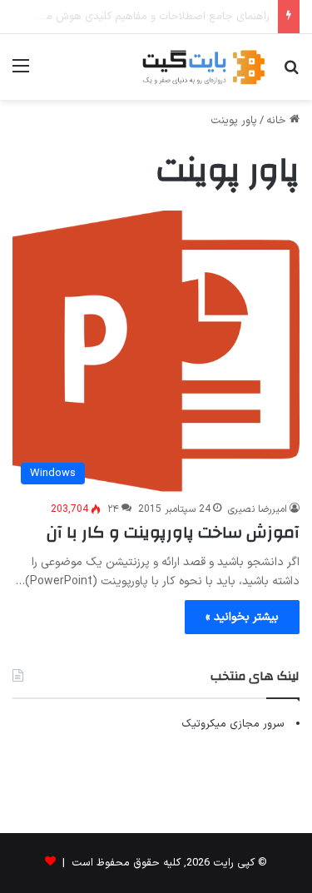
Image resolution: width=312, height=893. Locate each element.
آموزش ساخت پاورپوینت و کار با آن (173, 532)
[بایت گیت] (203, 67)
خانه (278, 120)
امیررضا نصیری (257, 509)
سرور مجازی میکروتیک (233, 724)
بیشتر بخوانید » (242, 617)
